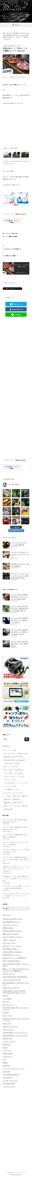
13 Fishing (6, 1012)
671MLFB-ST (22, 753)
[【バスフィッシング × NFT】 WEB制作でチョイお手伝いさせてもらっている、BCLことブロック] (25, 493)
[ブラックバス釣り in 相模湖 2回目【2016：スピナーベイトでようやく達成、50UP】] (6, 599)
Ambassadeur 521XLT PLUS (13, 757)
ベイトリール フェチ (12, 9)
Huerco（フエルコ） (8, 1029)
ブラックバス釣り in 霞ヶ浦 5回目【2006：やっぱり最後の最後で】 (19, 643)
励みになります (20, 214)
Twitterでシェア (17, 304)
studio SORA (6, 1071)
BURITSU (5, 995)
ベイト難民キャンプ (11, 789)
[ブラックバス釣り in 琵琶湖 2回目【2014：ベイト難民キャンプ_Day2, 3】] (6, 623)
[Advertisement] (16, 125)
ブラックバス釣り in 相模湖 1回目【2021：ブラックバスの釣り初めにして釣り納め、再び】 (16, 859)
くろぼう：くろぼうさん (9, 940)
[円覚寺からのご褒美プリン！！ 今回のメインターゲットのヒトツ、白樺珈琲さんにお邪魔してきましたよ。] (16, 520)
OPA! (4, 1059)
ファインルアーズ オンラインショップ (13, 1068)
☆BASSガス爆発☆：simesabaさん (12, 951)
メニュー (17, 25)
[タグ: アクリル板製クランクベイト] (6, 568)
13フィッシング (10, 750)
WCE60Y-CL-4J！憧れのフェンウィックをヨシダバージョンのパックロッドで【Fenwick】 (16, 869)
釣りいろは (6, 1001)
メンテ (7, 796)
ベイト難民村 (9, 236)
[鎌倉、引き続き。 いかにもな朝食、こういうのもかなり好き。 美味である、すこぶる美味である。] (25, 511)
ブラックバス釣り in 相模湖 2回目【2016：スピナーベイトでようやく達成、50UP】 (19, 597)
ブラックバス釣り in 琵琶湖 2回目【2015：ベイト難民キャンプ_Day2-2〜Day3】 (19, 632)
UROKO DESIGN (7, 1053)
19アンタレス (9, 753)
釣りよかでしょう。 (8, 1004)
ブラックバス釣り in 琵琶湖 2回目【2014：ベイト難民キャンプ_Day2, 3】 (19, 620)
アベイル (8, 773)
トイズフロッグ (10, 780)
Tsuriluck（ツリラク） (9, 973)
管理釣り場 (17, 802)
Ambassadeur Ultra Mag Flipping (14, 760)
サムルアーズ (9, 776)
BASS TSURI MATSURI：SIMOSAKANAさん (15, 976)
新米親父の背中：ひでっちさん (11, 955)
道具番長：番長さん (8, 928)
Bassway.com (6, 1065)
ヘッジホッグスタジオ (9, 1086)
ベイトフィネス (10, 786)
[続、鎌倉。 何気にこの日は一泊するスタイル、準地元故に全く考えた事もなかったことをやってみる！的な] (7, 520)
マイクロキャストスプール (13, 793)
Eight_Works (16, 45)
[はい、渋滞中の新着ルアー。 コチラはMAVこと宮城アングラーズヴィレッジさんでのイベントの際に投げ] (7, 493)
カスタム (18, 773)
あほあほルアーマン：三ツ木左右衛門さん (14, 958)
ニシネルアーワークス (9, 1041)
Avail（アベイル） (8, 1015)
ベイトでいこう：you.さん (10, 925)
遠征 (24, 806)
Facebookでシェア (17, 309)
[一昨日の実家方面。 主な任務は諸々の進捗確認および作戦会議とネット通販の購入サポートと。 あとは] (16, 493)
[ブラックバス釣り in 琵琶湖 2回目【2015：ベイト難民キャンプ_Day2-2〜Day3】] (6, 634)
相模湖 (7, 802)
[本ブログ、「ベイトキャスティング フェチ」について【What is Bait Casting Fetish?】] (6, 578)
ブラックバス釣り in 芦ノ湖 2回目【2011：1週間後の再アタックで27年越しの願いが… (20, 608)
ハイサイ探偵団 (7, 998)
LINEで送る (17, 314)
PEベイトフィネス (10, 766)
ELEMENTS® (6, 1044)
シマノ (20, 776)
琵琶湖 (15, 236)
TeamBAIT (18, 770)
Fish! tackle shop (7, 1077)
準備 (24, 796)
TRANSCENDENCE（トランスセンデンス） (15, 1032)
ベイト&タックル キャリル (10, 1080)
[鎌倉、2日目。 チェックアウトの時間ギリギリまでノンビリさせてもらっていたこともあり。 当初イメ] (16, 511)
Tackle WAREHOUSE (8, 1083)
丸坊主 (16, 796)
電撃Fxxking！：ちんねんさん (11, 934)
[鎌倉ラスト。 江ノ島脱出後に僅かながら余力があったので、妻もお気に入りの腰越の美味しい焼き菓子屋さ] (7, 511)
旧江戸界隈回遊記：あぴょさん (11, 921)
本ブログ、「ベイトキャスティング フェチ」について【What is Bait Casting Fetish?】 (20, 576)
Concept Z (8, 763)
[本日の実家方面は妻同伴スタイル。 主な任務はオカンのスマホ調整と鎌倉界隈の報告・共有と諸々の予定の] (25, 502)
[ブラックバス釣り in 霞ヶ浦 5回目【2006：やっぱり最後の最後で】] (6, 646)
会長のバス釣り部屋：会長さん (11, 960)
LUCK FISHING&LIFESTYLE (11, 1074)
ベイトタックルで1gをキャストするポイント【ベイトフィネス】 (20, 554)
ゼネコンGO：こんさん (9, 943)
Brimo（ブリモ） (7, 1023)
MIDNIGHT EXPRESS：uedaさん (12, 931)
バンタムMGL (9, 783)
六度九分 (5, 1047)
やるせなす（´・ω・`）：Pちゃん (12, 946)
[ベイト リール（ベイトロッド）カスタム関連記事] (6, 547)
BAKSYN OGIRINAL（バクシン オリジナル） (15, 1035)
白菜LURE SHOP (7, 1038)
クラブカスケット (8, 1056)
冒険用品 (5, 1062)
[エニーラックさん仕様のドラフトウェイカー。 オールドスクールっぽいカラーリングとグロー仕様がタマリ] (7, 502)
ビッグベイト (22, 783)
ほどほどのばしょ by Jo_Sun (11, 987)
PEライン (8, 770)
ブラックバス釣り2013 (11, 233)
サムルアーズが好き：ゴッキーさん (13, 936)
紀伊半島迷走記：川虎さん (10, 949)
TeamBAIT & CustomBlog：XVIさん (13, 919)
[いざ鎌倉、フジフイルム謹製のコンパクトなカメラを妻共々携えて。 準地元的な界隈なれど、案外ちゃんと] (25, 520)
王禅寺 (7, 799)
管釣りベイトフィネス (12, 806)
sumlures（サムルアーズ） (10, 1026)
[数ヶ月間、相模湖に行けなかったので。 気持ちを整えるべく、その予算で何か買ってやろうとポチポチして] (16, 502)
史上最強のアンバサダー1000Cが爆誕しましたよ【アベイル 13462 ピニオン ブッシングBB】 (16, 879)
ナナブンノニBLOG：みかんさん (12, 979)
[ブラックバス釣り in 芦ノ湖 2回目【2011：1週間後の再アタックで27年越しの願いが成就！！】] (6, 611)
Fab (17, 763)
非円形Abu (8, 809)
